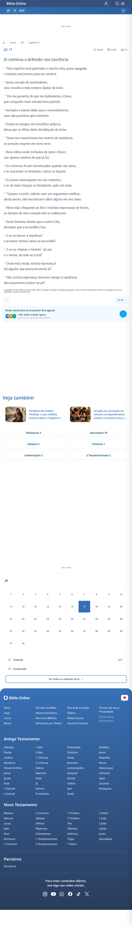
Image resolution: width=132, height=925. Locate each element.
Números (9, 763)
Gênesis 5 (33, 444)
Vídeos (71, 713)
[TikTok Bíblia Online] (78, 894)
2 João (102, 823)
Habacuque (106, 768)
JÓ (22, 42)
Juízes (7, 778)
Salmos (40, 788)
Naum (102, 763)
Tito (69, 823)
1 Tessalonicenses (46, 839)
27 (84, 618)
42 (23, 643)
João (6, 828)
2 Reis (39, 752)
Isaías (70, 757)
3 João (102, 828)
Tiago (70, 839)
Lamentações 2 (33, 455)
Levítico (8, 757)
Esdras (40, 768)
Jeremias (72, 763)
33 (35, 631)
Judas (102, 833)
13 (35, 606)
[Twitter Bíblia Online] (87, 894)
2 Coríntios (42, 813)
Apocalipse (105, 839)
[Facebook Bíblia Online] (70, 894)
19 (109, 606)
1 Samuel (9, 788)
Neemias (41, 773)
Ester (39, 778)
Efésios (40, 823)
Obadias (104, 747)
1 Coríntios (10, 844)
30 (121, 618)
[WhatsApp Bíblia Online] (61, 894)
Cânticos (72, 752)
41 (11, 643)
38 (96, 631)
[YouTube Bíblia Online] (53, 894)
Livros (13, 42)
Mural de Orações (78, 708)
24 (47, 618)
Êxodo (7, 752)
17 (14, 10)
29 (109, 618)
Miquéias (104, 757)
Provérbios (42, 793)
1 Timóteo (73, 813)
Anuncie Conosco (77, 723)
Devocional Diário (46, 713)
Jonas (102, 752)
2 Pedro (103, 813)
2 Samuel (9, 793)
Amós (70, 793)
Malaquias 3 (33, 433)
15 (60, 606)
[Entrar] (106, 3)
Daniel (71, 778)
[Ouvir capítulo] (123, 10)
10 (121, 594)
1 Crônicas (42, 757)
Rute (6, 783)
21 (11, 618)
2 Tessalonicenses (46, 844)
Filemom (72, 828)
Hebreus (72, 833)
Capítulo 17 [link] (34, 42)
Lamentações (75, 768)
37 (84, 631)
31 (11, 631)
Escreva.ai (10, 866)
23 (35, 618)
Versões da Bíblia (46, 708)
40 (121, 631)
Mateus (8, 813)
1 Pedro (72, 844)
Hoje (6, 713)
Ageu (102, 778)
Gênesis (9, 747)
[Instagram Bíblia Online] (45, 894)
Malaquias (105, 788)
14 (47, 606)
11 (11, 606)
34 (47, 631)
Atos (6, 833)
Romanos (9, 839)
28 (96, 618)
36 (72, 631)
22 (23, 618)
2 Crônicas (42, 763)
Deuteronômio (13, 768)
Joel (69, 788)
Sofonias (104, 773)
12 (23, 606)
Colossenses (43, 833)
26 (72, 618)
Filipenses (41, 828)
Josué (7, 773)
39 (109, 631)
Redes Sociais (75, 718)
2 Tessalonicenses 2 (98, 455)
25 (60, 618)
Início (7, 708)
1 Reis (39, 747)
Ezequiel (72, 773)
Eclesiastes (73, 747)
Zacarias (104, 783)
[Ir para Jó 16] (6, 300)
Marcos (8, 818)
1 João (102, 818)
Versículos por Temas (49, 723)
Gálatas (40, 818)
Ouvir (100, 49)
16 (72, 606)
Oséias (71, 783)
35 (60, 631)
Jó (37, 783)
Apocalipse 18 (98, 433)
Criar (114, 49)
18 (96, 606)
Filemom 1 (98, 444)
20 (121, 606)
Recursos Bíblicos (46, 718)
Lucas (7, 823)
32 (23, 631)
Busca (7, 723)
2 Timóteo (73, 818)
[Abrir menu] (123, 3)
